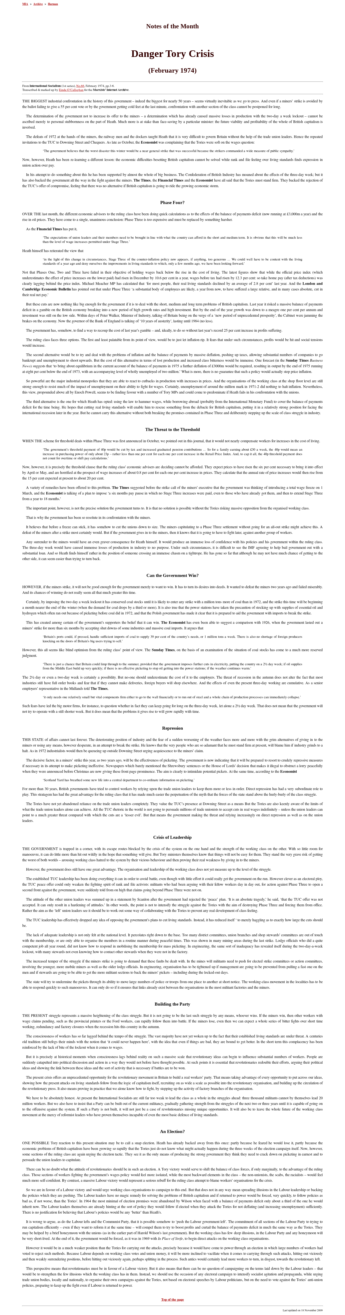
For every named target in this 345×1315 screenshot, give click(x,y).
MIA (25, 4)
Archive (38, 4)
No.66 (80, 86)
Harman (53, 4)
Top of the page (172, 1299)
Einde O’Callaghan (71, 90)
